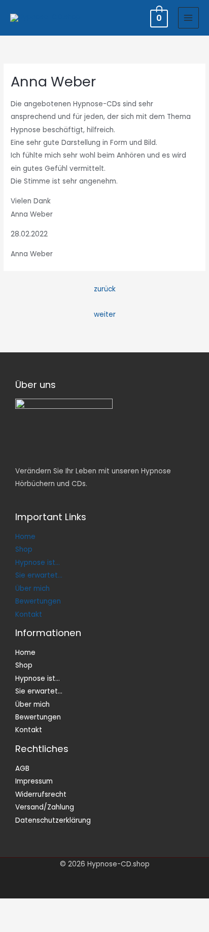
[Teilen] (85, 907)
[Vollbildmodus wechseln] (50, 907)
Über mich (32, 588)
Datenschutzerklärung (53, 820)
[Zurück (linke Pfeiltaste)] (16, 924)
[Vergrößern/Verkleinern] (16, 907)
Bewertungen (38, 601)
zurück (105, 289)
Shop (23, 549)
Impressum (34, 781)
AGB (22, 768)
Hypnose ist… (37, 562)
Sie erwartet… (38, 575)
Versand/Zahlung (44, 807)
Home (25, 537)
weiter (105, 314)
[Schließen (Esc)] (119, 907)
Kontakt (28, 614)
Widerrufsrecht (40, 794)
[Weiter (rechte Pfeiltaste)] (50, 924)
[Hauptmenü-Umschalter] (188, 17)
